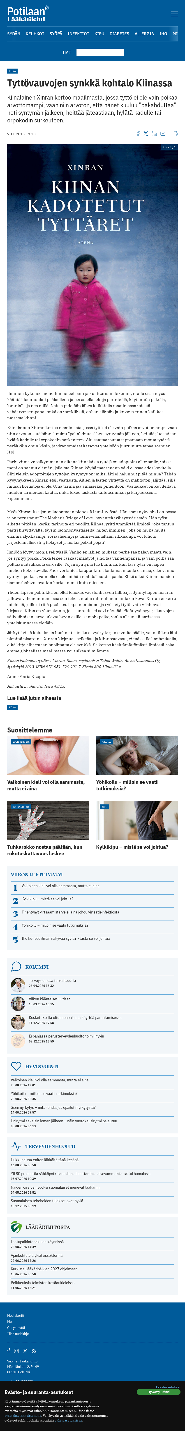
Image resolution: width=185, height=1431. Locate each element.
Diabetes (119, 33)
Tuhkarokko (21, 807)
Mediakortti (15, 1315)
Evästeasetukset (168, 1387)
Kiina (12, 71)
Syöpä (56, 33)
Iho (163, 33)
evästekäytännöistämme (23, 1416)
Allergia (144, 33)
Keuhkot (35, 33)
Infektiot (78, 33)
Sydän (13, 33)
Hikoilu (106, 741)
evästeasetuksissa (68, 1420)
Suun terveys (21, 741)
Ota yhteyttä (16, 1327)
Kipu (99, 33)
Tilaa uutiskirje (18, 1333)
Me (9, 1321)
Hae (67, 52)
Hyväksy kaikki (159, 1392)
